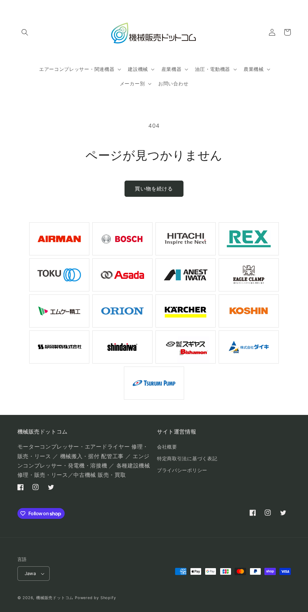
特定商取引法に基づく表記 (187, 458)
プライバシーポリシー (182, 470)
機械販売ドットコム (54, 597)
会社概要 (167, 447)
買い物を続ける (154, 188)
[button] (25, 32)
